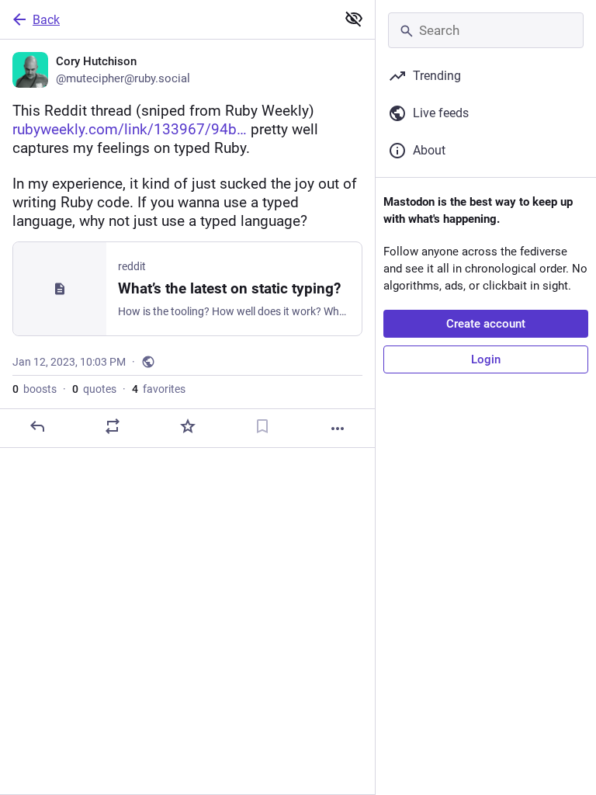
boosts (34, 389)
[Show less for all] (354, 18)
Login (486, 359)
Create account (485, 324)
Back (46, 19)
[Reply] (37, 426)
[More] (337, 428)
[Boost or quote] (112, 426)
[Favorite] (187, 426)
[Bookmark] (262, 426)
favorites (158, 389)
